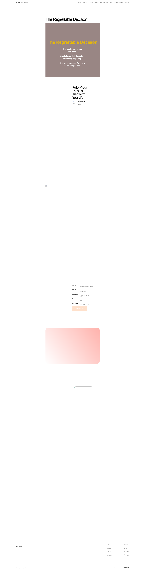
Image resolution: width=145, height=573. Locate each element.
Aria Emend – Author (22, 2)
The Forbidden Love (106, 2)
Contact (91, 2)
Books (85, 2)
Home (97, 2)
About (80, 2)
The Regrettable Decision (121, 2)
